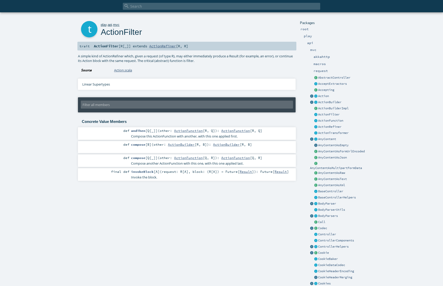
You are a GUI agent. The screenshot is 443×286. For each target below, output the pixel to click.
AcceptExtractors (332, 84)
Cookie (323, 253)
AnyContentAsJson (332, 157)
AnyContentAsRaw (331, 173)
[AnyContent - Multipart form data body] (316, 164)
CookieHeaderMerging (335, 277)
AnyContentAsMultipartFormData (336, 168)
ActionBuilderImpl (333, 108)
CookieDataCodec (331, 265)
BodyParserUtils (331, 209)
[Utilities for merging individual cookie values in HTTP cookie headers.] (316, 278)
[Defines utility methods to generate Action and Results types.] (316, 191)
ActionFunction (330, 120)
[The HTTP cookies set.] (316, 284)
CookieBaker (328, 259)
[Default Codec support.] (312, 228)
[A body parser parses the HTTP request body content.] (316, 204)
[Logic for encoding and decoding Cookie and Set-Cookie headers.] (316, 271)
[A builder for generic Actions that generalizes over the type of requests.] (316, 121)
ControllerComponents (336, 240)
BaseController (330, 191)
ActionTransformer (333, 133)
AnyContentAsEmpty (333, 145)
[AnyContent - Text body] (316, 179)
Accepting (326, 90)
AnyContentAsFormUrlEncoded (341, 151)
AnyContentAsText (332, 179)
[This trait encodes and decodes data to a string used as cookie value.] (316, 265)
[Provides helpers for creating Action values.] (316, 102)
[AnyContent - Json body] (316, 158)
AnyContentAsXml (331, 185)
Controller (327, 234)
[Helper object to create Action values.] (312, 96)
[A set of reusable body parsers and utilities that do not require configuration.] (316, 210)
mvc (116, 25)
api (110, 25)
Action (323, 96)
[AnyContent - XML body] (316, 185)
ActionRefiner (329, 127)
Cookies (324, 283)
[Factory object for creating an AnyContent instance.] (312, 139)
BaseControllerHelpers (337, 197)
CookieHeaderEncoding (336, 271)
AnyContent (327, 139)
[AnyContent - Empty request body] (316, 145)
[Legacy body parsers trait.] (316, 216)
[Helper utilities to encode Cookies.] (312, 284)
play (104, 25)
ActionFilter (329, 114)
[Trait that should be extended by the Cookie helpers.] (316, 259)
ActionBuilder (329, 102)
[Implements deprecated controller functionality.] (316, 234)
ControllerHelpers (333, 246)
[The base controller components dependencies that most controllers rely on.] (316, 241)
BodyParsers (328, 216)
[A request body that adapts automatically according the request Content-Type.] (316, 139)
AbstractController (334, 77)
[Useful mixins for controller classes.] (316, 247)
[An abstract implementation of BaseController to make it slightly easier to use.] (316, 78)
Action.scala (123, 70)
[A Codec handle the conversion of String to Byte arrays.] (316, 228)
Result (246, 172)
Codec (322, 228)
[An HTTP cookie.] (316, 253)
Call (321, 222)
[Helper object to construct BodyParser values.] (312, 204)
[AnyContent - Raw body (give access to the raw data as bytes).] (316, 173)
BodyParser (327, 203)
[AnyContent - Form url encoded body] (316, 152)
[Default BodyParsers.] (312, 216)
